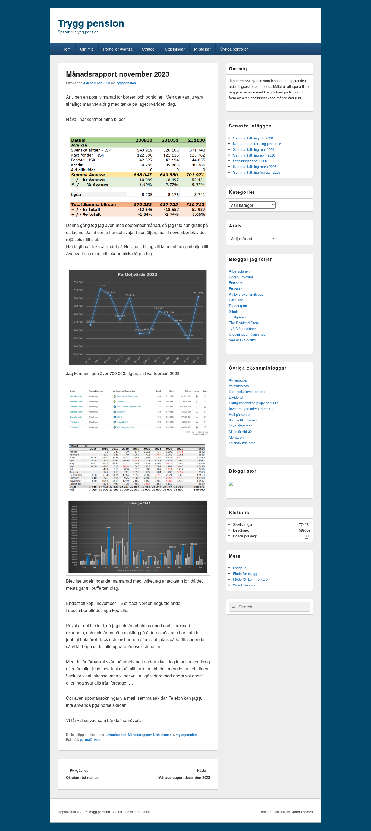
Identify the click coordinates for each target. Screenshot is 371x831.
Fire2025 (236, 282)
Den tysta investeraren (247, 391)
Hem (66, 49)
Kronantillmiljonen (243, 420)
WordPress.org (244, 585)
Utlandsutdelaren (242, 442)
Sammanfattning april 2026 (254, 155)
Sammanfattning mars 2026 (254, 166)
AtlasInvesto (239, 385)
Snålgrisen (237, 317)
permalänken (90, 739)
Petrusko (236, 299)
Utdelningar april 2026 (250, 160)
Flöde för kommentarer (251, 579)
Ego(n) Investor (241, 276)
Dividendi (236, 397)
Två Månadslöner (242, 328)
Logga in (239, 567)
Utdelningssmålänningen (248, 334)
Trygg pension (91, 22)
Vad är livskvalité (242, 339)
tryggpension (125, 82)
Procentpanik (239, 305)
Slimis (234, 311)
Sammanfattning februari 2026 (256, 172)
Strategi (148, 49)
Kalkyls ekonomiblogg (246, 294)
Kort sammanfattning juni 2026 (257, 143)
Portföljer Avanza (118, 49)
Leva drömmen (240, 425)
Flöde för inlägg (245, 573)
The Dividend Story (244, 322)
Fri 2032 (235, 288)
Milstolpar (202, 49)
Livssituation (116, 734)
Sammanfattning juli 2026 (253, 137)
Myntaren (236, 437)
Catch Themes (302, 811)
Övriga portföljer (234, 49)
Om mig (87, 49)
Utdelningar (175, 49)
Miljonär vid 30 (240, 431)
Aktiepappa (238, 380)
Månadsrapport (140, 734)
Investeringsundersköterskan (251, 408)
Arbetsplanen (239, 271)
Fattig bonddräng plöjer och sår (253, 402)
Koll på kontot (240, 414)
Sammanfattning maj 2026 (253, 149)
